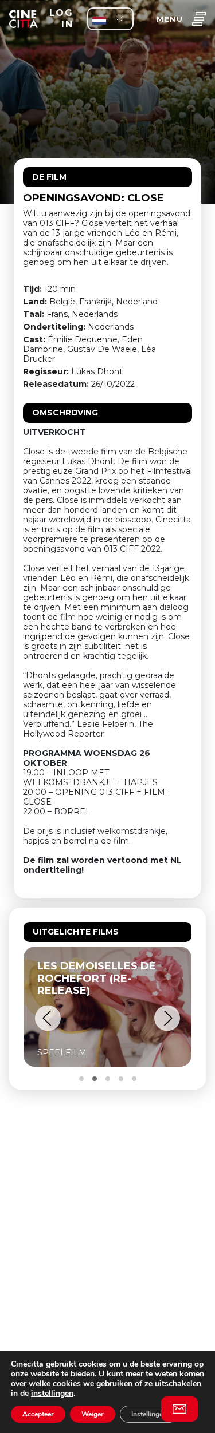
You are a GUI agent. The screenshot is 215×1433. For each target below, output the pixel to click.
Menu (170, 19)
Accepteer (38, 1414)
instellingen (52, 1393)
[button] (48, 1018)
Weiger (92, 1414)
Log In (61, 18)
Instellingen (149, 1414)
